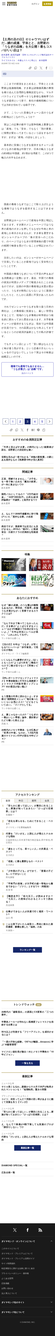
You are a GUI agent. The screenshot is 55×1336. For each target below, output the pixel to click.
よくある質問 (7, 1278)
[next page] (50, 421)
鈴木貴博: (27, 55)
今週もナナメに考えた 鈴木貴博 (32, 60)
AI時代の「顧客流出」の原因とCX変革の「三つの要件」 (27, 1013)
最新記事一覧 (27, 1147)
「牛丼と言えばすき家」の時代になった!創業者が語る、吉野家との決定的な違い (27, 448)
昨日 (21, 800)
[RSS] (40, 1230)
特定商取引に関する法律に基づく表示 (18, 1268)
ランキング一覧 (27, 949)
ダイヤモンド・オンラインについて (18, 1241)
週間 (34, 800)
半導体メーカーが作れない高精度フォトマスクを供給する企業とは (27, 1023)
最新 (8, 800)
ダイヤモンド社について (13, 1312)
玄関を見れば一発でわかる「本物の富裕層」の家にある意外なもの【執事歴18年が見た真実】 (27, 458)
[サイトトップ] (12, 4)
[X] (15, 1230)
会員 (47, 800)
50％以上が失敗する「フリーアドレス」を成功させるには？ (27, 1033)
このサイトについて (10, 1248)
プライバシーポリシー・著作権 (15, 1273)
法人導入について (9, 1293)
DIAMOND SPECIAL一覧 (14, 1165)
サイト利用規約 (8, 1263)
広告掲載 (5, 1283)
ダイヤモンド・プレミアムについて (17, 1253)
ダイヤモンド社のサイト (13, 1302)
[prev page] (6, 421)
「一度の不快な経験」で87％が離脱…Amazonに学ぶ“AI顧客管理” (27, 1043)
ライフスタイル (8, 60)
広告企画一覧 (8, 1172)
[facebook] (27, 1230)
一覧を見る (27, 1063)
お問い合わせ (7, 1288)
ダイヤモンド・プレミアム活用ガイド (18, 1258)
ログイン (35, 4)
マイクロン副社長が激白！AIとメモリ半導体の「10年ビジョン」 (27, 1053)
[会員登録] (47, 3)
